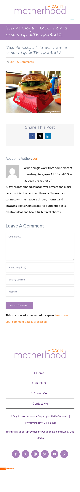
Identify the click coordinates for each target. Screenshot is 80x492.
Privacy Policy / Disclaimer (40, 422)
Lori (12, 61)
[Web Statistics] (7, 470)
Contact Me (40, 403)
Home (40, 373)
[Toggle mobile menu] (72, 18)
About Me (40, 393)
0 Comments (25, 61)
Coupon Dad (49, 431)
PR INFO (40, 383)
